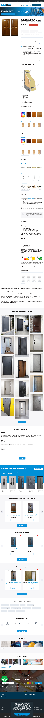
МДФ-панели (23, 137)
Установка (24, 34)
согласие (7, 686)
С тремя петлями (5, 608)
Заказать (13, 588)
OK (16, 713)
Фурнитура (32, 32)
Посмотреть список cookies (24, 713)
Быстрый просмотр (10, 501)
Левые (22, 605)
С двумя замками (37, 608)
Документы (36, 34)
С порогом (4, 611)
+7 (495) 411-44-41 (22, 680)
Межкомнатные (5, 605)
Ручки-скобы (23, 173)
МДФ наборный (14, 605)
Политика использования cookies (22, 715)
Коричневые (30, 605)
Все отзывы (22, 458)
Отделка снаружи (34, 30)
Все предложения (38, 468)
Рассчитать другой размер (32, 28)
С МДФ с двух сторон (16, 608)
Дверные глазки (24, 183)
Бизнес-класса (20, 611)
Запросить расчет (36, 4)
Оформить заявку (33, 24)
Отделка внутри (25, 32)
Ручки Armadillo (24, 163)
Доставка (38, 32)
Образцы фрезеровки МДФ (26, 121)
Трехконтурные (27, 608)
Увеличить (13, 511)
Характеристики (25, 30)
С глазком (12, 611)
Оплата (30, 34)
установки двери (31, 198)
